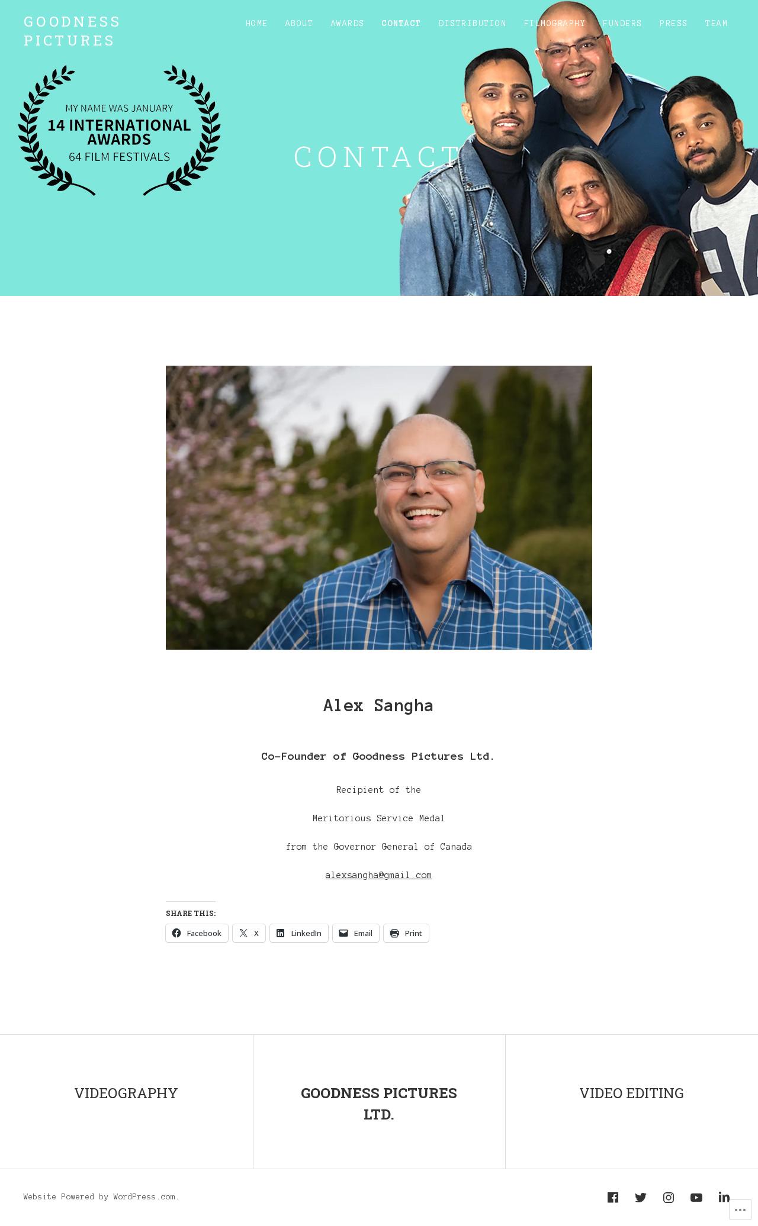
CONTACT (402, 23)
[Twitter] (641, 1197)
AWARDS (348, 23)
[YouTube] (696, 1197)
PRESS (674, 23)
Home (257, 23)
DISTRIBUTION (472, 23)
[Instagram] (668, 1197)
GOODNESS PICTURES (72, 31)
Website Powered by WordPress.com (99, 1197)
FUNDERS (623, 23)
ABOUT (299, 23)
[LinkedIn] (724, 1197)
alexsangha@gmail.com (379, 875)
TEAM (716, 23)
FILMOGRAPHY (555, 23)
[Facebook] (613, 1197)
